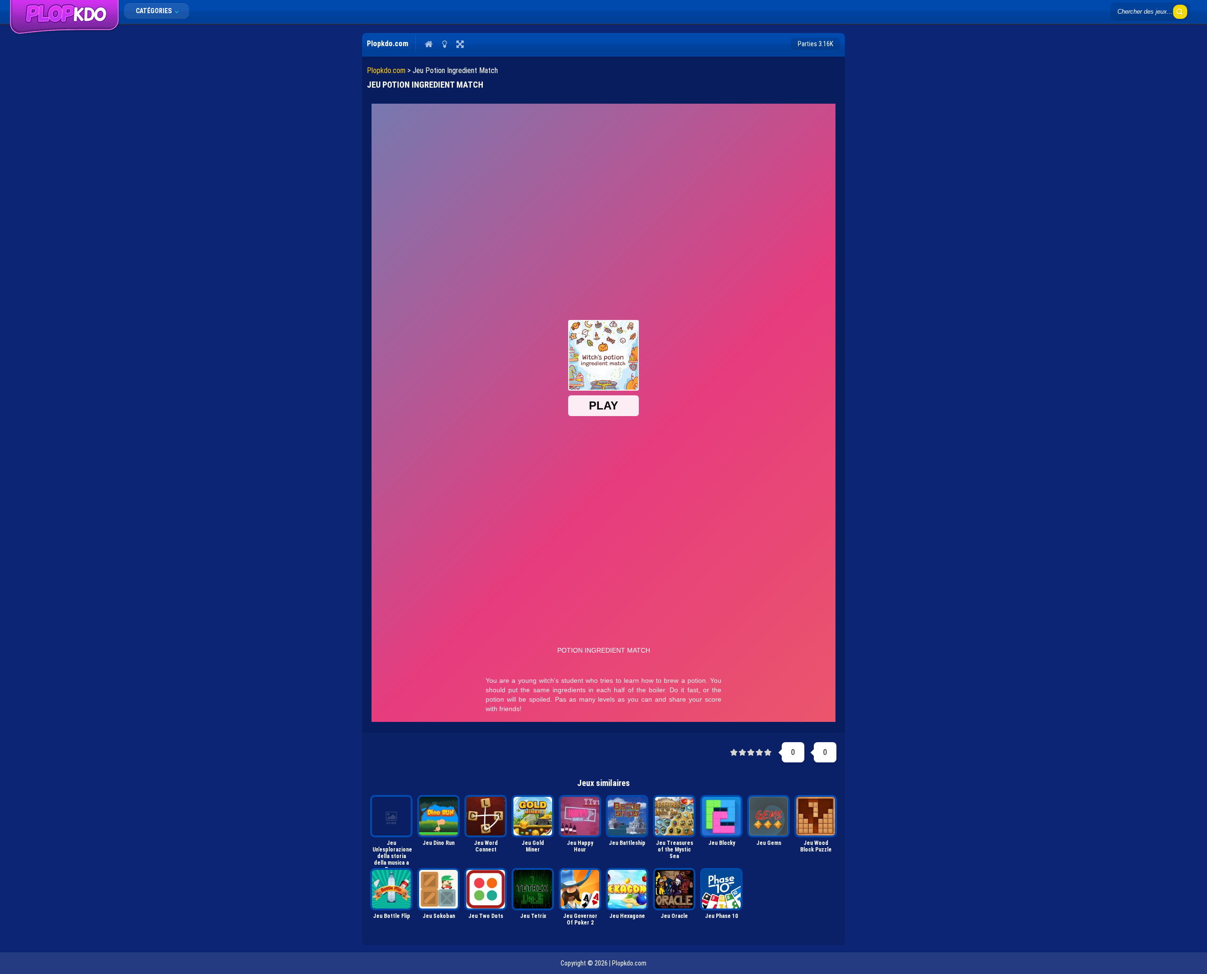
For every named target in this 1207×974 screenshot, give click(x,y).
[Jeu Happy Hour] (580, 816)
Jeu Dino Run (438, 843)
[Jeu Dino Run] (438, 816)
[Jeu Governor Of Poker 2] (580, 889)
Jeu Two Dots (485, 916)
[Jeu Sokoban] (438, 889)
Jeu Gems (768, 843)
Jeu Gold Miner (532, 846)
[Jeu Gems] (768, 816)
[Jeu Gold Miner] (533, 816)
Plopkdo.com (386, 70)
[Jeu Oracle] (674, 889)
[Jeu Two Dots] (485, 889)
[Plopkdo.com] (64, 32)
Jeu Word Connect (486, 846)
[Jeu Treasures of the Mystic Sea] (674, 816)
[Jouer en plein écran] (460, 44)
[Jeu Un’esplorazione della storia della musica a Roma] (391, 816)
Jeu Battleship (627, 843)
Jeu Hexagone (627, 916)
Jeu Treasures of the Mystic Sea (674, 849)
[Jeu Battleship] (627, 816)
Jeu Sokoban (438, 916)
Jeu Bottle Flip (391, 916)
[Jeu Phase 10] (721, 889)
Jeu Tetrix (533, 916)
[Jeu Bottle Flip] (391, 889)
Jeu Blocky (721, 843)
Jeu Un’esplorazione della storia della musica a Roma (392, 852)
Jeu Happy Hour (580, 846)
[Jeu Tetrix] (533, 889)
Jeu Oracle (674, 916)
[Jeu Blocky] (721, 816)
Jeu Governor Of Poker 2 (580, 919)
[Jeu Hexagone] (627, 889)
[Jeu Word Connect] (485, 816)
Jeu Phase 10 (721, 916)
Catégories (154, 11)
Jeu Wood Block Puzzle (816, 846)
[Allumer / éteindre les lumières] (444, 44)
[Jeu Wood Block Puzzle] (815, 816)
